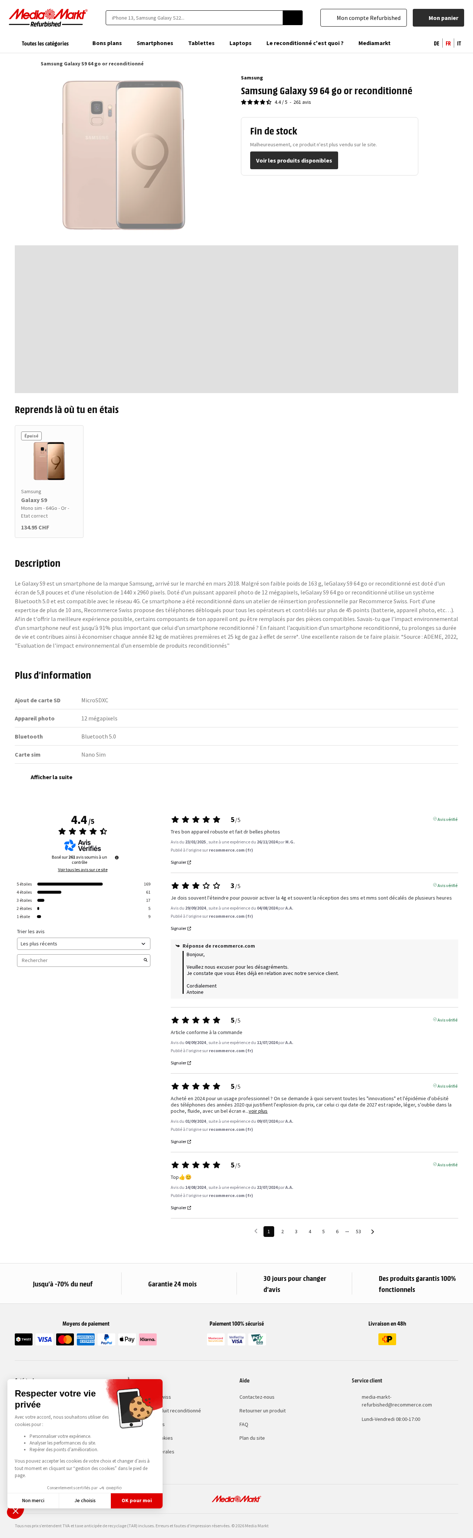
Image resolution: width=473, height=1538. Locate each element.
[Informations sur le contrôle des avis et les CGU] (117, 857)
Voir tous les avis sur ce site (83, 869)
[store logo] (48, 18)
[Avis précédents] (256, 1231)
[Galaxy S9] (49, 461)
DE (436, 43)
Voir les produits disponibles (294, 160)
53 (358, 1231)
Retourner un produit (262, 1410)
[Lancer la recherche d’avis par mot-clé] (146, 960)
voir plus (258, 1111)
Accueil (18, 63)
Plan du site (252, 1438)
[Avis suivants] (373, 1232)
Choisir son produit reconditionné (164, 1410)
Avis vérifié (447, 819)
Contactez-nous (257, 1397)
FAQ (243, 1424)
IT (459, 43)
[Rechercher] (293, 17)
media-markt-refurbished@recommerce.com (397, 1401)
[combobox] (194, 18)
